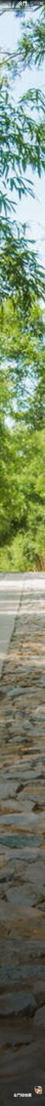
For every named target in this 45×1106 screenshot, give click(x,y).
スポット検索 (27, 9)
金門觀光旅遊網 (22, 3)
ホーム (5, 9)
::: (0, 1)
